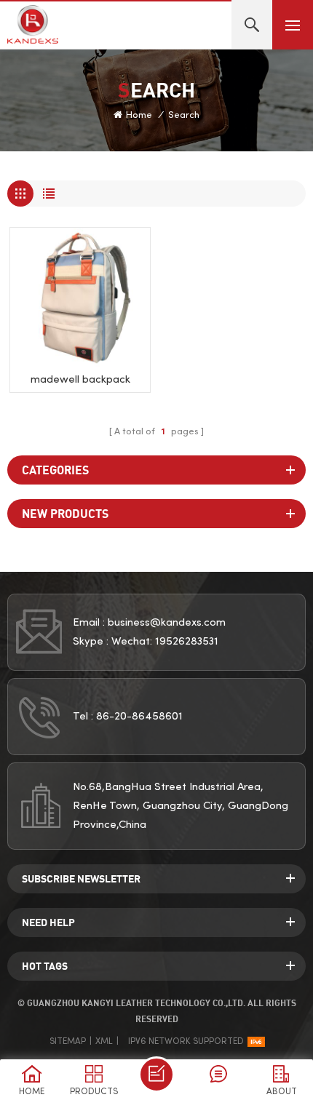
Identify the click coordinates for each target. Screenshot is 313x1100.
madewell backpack (80, 380)
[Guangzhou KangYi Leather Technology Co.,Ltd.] (32, 24)
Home (139, 115)
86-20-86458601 (139, 717)
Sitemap (67, 1041)
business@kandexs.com (167, 623)
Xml (104, 1041)
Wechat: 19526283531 (164, 642)
